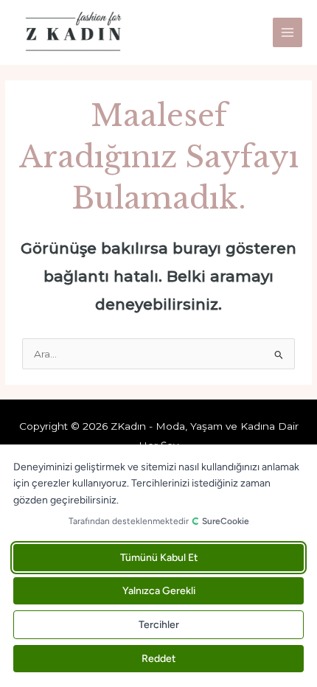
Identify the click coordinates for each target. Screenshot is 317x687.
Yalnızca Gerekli (158, 591)
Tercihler (159, 624)
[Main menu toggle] (288, 33)
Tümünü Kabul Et (159, 557)
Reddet (158, 658)
